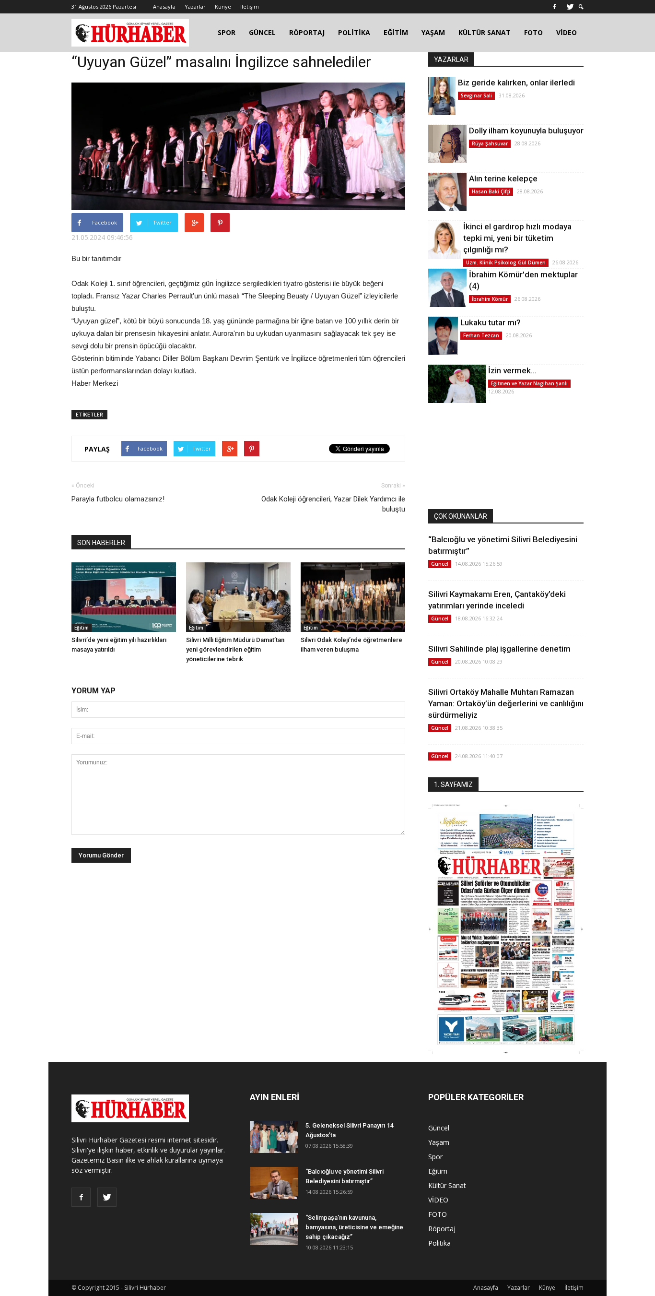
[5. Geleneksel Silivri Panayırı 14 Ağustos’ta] (274, 1137)
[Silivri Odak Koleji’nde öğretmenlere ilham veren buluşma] (353, 597)
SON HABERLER (101, 543)
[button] (581, 7)
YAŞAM (433, 32)
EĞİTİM (396, 32)
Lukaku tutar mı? (490, 322)
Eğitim (81, 627)
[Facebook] (554, 6)
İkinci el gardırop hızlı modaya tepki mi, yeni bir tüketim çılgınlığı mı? (517, 238)
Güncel (439, 563)
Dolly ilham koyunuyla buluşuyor (526, 130)
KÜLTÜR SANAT (484, 32)
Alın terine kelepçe (503, 178)
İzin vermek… (512, 370)
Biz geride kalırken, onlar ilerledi (516, 82)
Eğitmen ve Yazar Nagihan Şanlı (529, 383)
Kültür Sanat (447, 1185)
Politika (439, 1243)
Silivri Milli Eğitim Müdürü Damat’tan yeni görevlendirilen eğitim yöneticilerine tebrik (235, 649)
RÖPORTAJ (307, 32)
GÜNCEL (262, 32)
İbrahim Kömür (490, 299)
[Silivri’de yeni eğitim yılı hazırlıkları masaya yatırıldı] (123, 597)
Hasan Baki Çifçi (491, 191)
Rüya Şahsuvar (490, 143)
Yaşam (438, 1142)
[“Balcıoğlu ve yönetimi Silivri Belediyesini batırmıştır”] (274, 1183)
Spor (435, 1156)
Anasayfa (164, 6)
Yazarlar (195, 6)
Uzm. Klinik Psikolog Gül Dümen (506, 262)
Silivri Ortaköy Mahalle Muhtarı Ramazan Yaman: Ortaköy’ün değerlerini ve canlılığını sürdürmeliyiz (506, 703)
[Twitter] (570, 6)
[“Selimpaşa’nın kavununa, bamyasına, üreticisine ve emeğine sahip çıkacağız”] (274, 1229)
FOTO (533, 32)
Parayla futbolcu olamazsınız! (117, 499)
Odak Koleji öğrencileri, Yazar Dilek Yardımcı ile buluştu (333, 504)
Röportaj (442, 1228)
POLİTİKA (354, 32)
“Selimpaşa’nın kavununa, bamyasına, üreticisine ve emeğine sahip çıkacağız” (354, 1227)
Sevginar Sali (476, 95)
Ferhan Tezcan (481, 335)
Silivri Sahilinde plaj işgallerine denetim (499, 649)
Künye (223, 6)
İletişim (249, 6)
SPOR (226, 32)
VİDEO (566, 32)
